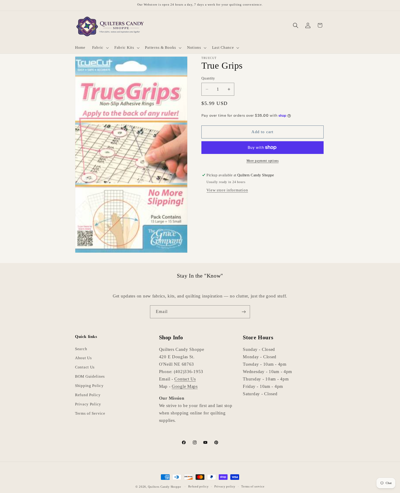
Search (81, 349)
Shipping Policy (89, 386)
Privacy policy (224, 486)
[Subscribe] (244, 311)
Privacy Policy (88, 404)
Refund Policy (87, 395)
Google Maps (185, 386)
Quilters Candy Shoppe (164, 486)
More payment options (263, 160)
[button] (100, 48)
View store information (227, 190)
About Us (83, 358)
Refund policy (198, 486)
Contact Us (85, 367)
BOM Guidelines (90, 376)
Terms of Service (90, 413)
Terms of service (252, 486)
